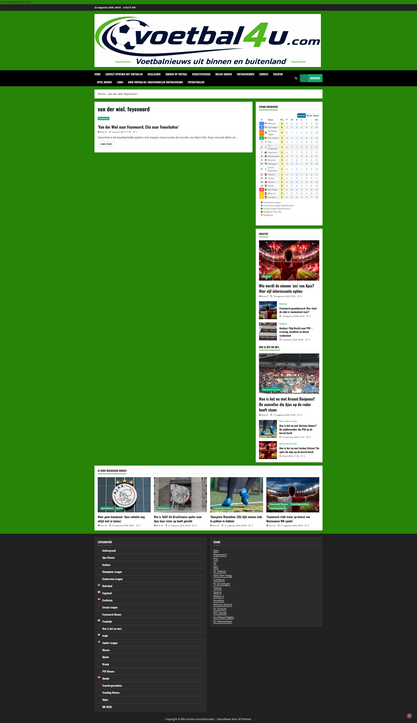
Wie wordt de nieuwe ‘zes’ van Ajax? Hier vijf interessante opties (286, 288)
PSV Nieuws (108, 671)
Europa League (110, 607)
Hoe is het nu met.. (271, 389)
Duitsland (107, 586)
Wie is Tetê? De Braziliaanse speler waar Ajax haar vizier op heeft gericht (178, 519)
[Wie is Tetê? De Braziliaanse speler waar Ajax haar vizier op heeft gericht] (180, 495)
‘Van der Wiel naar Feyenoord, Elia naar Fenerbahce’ (138, 127)
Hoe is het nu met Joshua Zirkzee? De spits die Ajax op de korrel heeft (268, 450)
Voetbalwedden (245, 74)
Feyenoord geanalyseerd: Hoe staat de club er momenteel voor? (268, 310)
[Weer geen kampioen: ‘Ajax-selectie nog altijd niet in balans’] (124, 495)
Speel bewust (104, 82)
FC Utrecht (219, 609)
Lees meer (107, 144)
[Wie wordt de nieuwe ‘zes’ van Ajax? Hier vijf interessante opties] (289, 260)
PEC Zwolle (220, 613)
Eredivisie (103, 118)
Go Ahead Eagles (223, 617)
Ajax (215, 550)
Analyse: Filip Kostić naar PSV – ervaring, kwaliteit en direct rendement (268, 331)
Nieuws (106, 650)
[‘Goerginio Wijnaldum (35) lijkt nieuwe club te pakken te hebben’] (236, 495)
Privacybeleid (196, 82)
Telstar (217, 588)
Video (105, 700)
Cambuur (219, 579)
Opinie (119, 508)
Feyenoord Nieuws (279, 504)
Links (120, 82)
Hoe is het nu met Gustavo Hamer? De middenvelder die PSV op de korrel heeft (268, 429)
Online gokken (223, 74)
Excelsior (218, 600)
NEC (215, 567)
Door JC (103, 132)
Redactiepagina (201, 74)
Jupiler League (110, 643)
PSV (215, 559)
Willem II (218, 596)
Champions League (112, 572)
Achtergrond (163, 508)
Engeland (107, 593)
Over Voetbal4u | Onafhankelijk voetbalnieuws (155, 82)
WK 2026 (107, 707)
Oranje (105, 664)
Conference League (112, 579)
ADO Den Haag (222, 575)
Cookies (263, 74)
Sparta (217, 592)
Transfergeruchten (223, 508)
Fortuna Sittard (222, 604)
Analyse (266, 276)
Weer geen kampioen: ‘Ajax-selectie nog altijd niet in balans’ (121, 519)
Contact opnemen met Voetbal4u (124, 74)
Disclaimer (154, 74)
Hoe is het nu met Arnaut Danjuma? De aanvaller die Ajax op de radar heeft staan (287, 404)
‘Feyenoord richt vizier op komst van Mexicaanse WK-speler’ (288, 519)
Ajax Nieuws (107, 508)
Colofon (278, 74)
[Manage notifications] (409, 715)
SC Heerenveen (222, 621)
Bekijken (315, 78)
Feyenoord (220, 554)
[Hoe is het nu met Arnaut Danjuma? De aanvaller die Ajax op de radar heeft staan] (289, 373)
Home (97, 74)
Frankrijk (107, 621)
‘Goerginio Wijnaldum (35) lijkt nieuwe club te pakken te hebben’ (236, 519)
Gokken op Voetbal (176, 74)
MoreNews (224, 719)
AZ (214, 563)
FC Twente (219, 571)
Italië (105, 636)
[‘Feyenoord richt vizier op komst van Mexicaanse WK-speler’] (292, 495)
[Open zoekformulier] (296, 78)
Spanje (105, 678)
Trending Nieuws (278, 508)
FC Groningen (221, 584)
